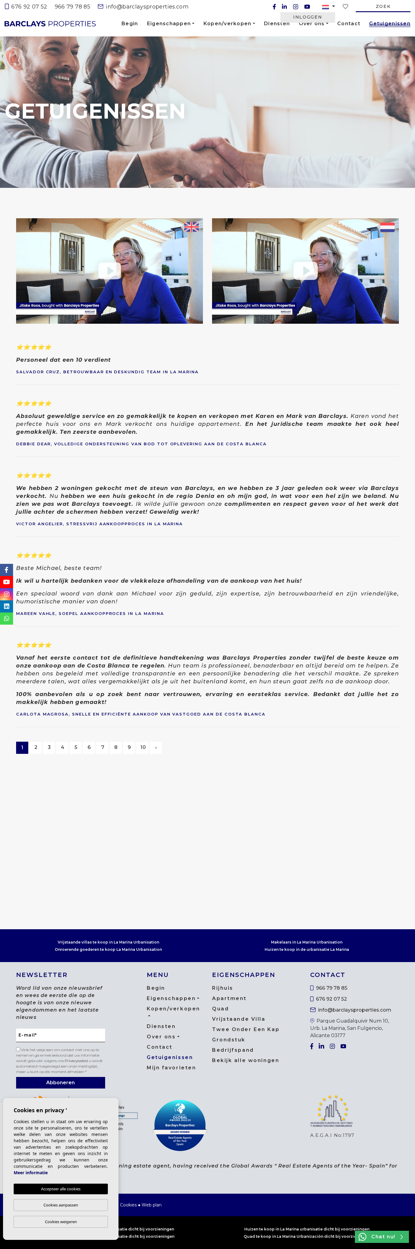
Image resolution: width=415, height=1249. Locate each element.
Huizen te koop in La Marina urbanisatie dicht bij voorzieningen (306, 1229)
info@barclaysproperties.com (146, 6)
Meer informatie (31, 1172)
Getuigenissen (389, 24)
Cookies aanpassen (60, 1205)
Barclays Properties (50, 24)
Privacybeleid (77, 1060)
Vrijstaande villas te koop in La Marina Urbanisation (108, 942)
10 (143, 747)
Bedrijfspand (233, 1050)
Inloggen (307, 17)
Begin (130, 23)
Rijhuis (222, 988)
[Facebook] (274, 6)
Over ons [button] (312, 23)
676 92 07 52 (28, 6)
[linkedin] (284, 6)
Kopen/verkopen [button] (228, 23)
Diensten (277, 23)
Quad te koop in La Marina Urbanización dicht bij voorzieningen (307, 1236)
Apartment (229, 998)
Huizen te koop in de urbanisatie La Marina (307, 949)
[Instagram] (295, 6)
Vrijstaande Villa (239, 1019)
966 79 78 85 (72, 6)
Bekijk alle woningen (245, 1060)
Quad (220, 1009)
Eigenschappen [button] (169, 23)
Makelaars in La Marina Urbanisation (306, 942)
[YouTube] (307, 6)
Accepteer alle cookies (61, 1189)
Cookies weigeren (61, 1221)
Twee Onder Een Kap (246, 1029)
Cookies (128, 1205)
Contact (348, 23)
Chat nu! (383, 1237)
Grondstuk (228, 1040)
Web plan (152, 1205)
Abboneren (60, 1082)
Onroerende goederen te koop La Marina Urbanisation (108, 949)
